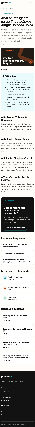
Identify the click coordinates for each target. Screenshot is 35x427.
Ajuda (3, 415)
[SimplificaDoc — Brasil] (7, 2)
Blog (7, 8)
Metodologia (5, 400)
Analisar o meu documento (15, 227)
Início (2, 8)
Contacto (4, 418)
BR (31, 2)
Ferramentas (5, 391)
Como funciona (6, 397)
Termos (3, 412)
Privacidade (5, 409)
